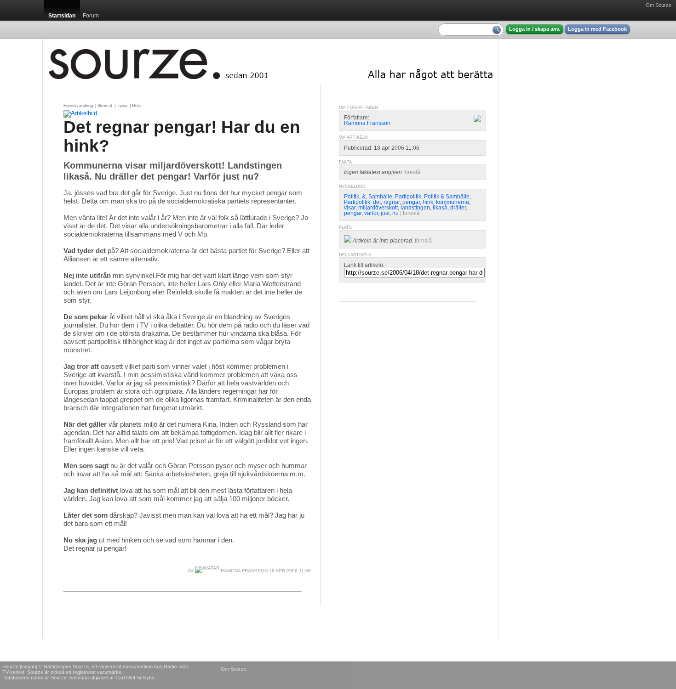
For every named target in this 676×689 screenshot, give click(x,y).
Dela (136, 105)
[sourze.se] (270, 62)
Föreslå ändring (78, 105)
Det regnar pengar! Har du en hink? (181, 136)
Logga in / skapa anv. (534, 29)
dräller (458, 207)
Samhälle (380, 196)
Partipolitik (408, 196)
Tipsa (122, 105)
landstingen (415, 207)
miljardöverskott (378, 207)
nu (395, 213)
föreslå (411, 172)
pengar (411, 202)
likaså (440, 207)
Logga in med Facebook (597, 29)
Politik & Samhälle (447, 196)
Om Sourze (658, 5)
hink (428, 202)
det (377, 202)
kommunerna (452, 202)
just (385, 213)
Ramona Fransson (243, 570)
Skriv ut (104, 105)
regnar (392, 202)
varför (371, 213)
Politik (351, 196)
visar (349, 207)
